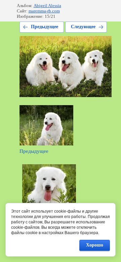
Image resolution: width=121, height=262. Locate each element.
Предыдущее (44, 26)
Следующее (83, 26)
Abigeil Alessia (47, 5)
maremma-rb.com (44, 10)
